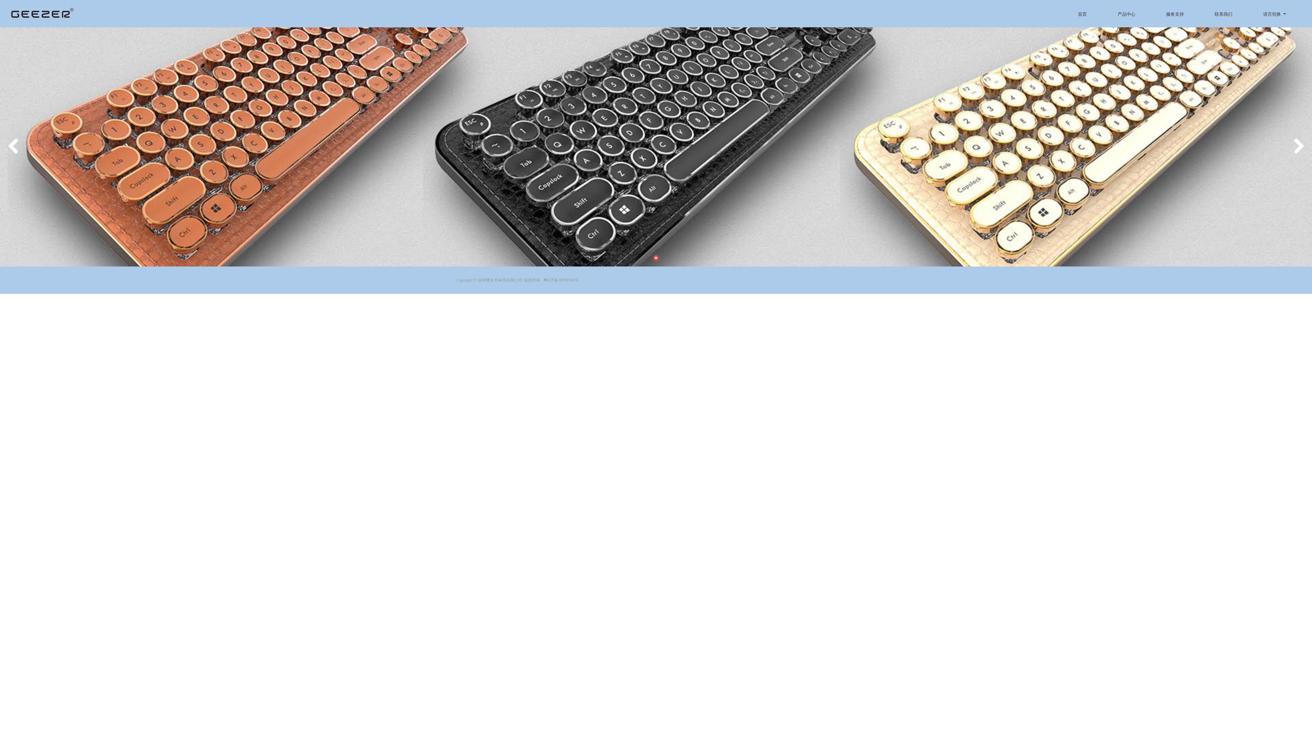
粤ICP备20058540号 (560, 280)
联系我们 (1223, 14)
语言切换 (1272, 14)
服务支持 (1175, 14)
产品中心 (1126, 14)
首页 (1082, 14)
